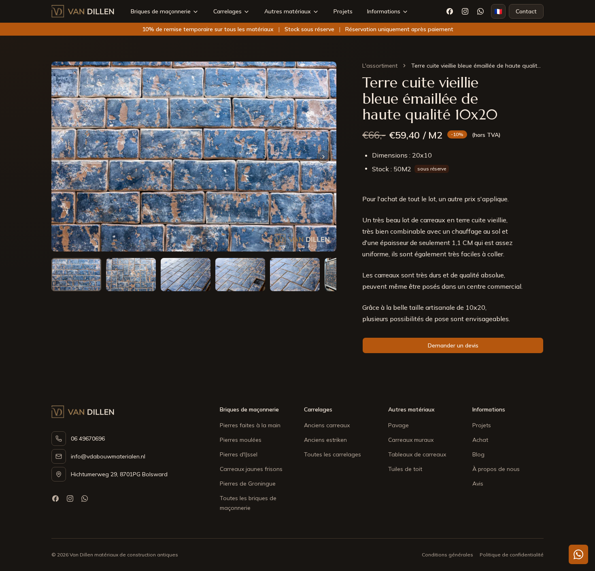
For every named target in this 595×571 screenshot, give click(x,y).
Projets (343, 11)
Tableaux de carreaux (417, 454)
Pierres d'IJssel (238, 454)
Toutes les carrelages (332, 454)
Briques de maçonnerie (161, 11)
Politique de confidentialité (512, 555)
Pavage (398, 425)
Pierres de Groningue (248, 483)
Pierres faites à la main (250, 425)
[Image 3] (185, 274)
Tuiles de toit (405, 469)
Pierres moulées (240, 439)
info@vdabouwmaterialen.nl (108, 456)
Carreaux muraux (411, 439)
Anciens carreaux (327, 425)
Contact (526, 11)
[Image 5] (295, 274)
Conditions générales (447, 555)
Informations (383, 11)
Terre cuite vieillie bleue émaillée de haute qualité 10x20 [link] (477, 65)
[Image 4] (240, 274)
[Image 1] (76, 274)
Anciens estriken (325, 439)
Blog (478, 454)
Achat (480, 439)
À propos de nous (496, 469)
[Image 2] (131, 274)
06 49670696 (88, 438)
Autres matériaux (287, 11)
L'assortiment (379, 65)
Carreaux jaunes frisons (251, 469)
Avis (477, 483)
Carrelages (227, 11)
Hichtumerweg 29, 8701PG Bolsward (119, 474)
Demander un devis (453, 345)
